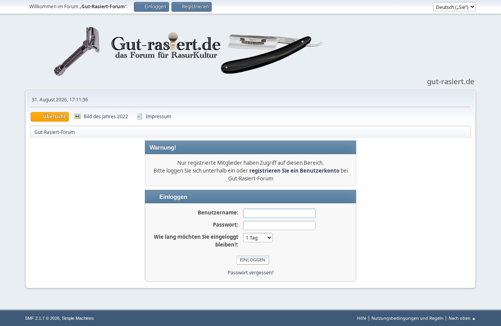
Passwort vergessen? (251, 272)
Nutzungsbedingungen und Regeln (407, 318)
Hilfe (361, 318)
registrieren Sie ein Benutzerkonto (294, 170)
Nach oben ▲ (462, 318)
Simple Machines (78, 318)
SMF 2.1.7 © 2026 (42, 318)
